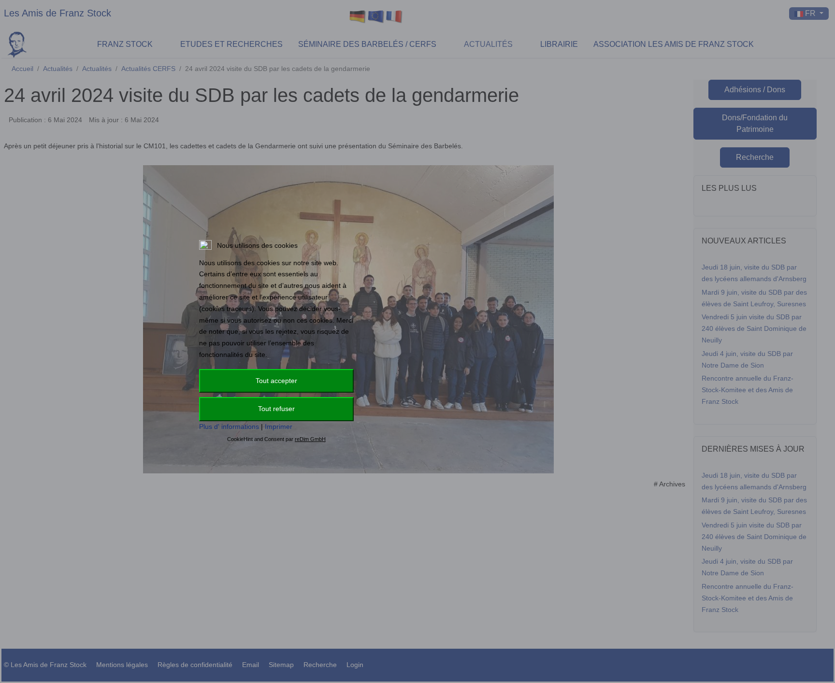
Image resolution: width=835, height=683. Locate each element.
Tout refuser (276, 409)
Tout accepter (276, 380)
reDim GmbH (310, 439)
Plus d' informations (229, 426)
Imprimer (278, 426)
